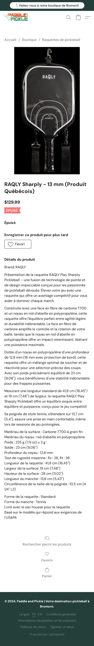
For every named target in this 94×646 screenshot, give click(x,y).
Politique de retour (33, 627)
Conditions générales (61, 614)
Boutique (29, 39)
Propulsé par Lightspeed (47, 634)
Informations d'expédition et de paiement (47, 621)
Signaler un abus (62, 627)
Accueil (10, 39)
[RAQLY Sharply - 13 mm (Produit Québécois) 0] (47, 110)
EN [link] (40, 614)
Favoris (47, 560)
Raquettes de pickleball (61, 39)
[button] (47, 5)
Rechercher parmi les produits (47, 544)
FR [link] (34, 614)
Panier (47, 576)
